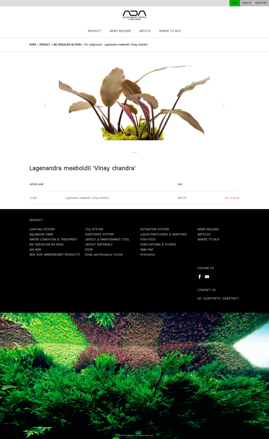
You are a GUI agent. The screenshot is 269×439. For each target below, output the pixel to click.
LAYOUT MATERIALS (98, 244)
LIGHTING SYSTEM (42, 229)
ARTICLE (145, 30)
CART (235, 2)
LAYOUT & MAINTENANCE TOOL (107, 239)
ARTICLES (204, 234)
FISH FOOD (147, 239)
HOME (32, 44)
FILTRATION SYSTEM (154, 229)
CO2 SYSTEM (94, 229)
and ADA (35, 249)
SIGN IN (246, 2)
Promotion (147, 254)
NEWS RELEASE (120, 30)
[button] (45, 105)
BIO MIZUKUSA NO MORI (67, 44)
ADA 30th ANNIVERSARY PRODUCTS (54, 254)
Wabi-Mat (146, 249)
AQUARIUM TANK (41, 234)
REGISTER (261, 2)
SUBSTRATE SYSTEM (99, 234)
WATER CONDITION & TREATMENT (53, 239)
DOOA (89, 249)
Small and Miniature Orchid (104, 254)
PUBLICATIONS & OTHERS (158, 244)
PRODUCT (94, 30)
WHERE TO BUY (170, 30)
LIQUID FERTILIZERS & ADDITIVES (163, 234)
